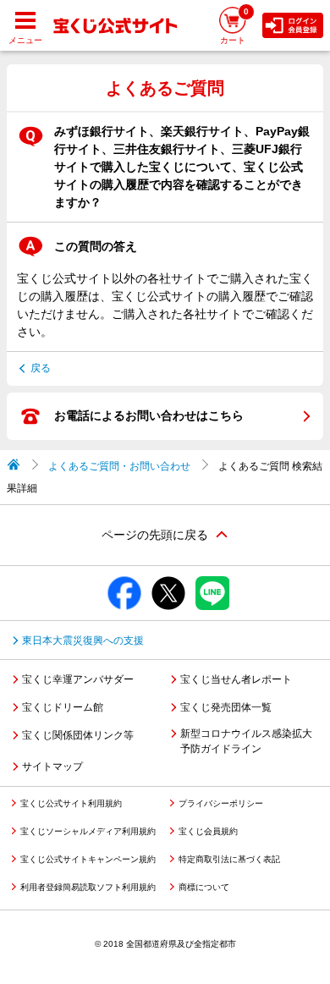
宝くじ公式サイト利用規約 (71, 803)
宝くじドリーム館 (62, 707)
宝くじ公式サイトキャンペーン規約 (88, 859)
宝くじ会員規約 (208, 831)
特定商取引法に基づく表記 (229, 859)
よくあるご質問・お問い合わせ (119, 466)
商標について (204, 887)
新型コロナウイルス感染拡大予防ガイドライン (246, 741)
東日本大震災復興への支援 (83, 640)
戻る (40, 368)
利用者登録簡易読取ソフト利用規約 (88, 887)
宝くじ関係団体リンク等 (78, 735)
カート (234, 26)
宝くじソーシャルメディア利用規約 (88, 831)
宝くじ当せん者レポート (236, 679)
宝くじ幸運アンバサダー (78, 679)
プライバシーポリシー (221, 803)
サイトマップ (52, 766)
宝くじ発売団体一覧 (226, 707)
